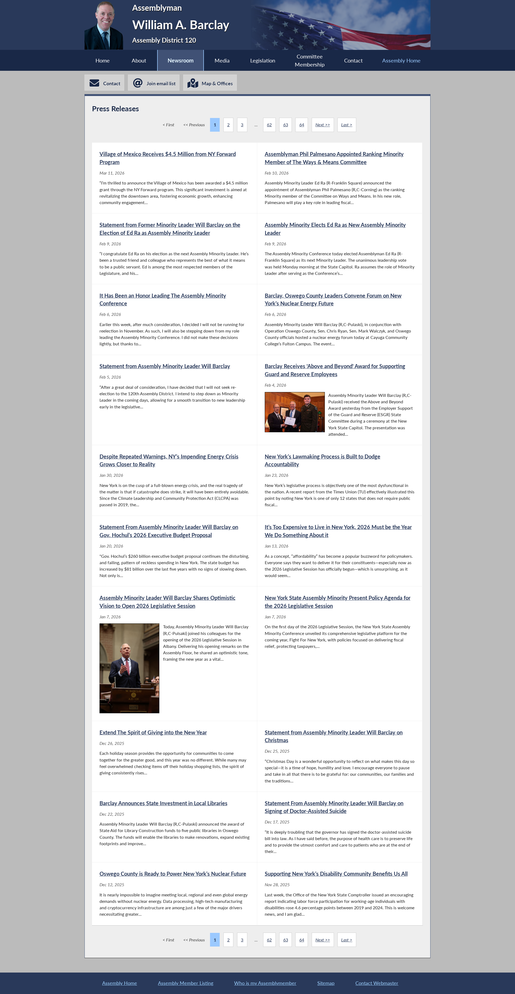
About (139, 60)
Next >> (322, 124)
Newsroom (181, 60)
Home (102, 60)
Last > (346, 124)
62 (269, 124)
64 (301, 124)
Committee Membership (310, 60)
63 (285, 124)
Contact (353, 60)
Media (222, 60)
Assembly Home (401, 60)
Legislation (262, 60)
